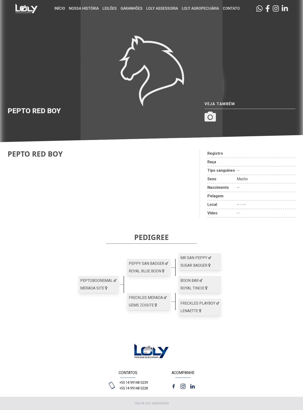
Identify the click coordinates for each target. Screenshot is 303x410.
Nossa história (84, 8)
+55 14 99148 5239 (133, 382)
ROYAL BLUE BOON (145, 271)
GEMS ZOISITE (142, 305)
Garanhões (131, 8)
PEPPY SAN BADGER (147, 263)
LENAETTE (189, 311)
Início (59, 8)
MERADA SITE (92, 288)
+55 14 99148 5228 (133, 388)
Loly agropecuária (200, 8)
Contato (231, 8)
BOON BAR (190, 280)
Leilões (109, 8)
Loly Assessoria (162, 8)
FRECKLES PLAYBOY (198, 303)
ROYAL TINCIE (192, 288)
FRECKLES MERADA (146, 297)
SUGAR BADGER (194, 265)
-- (238, 213)
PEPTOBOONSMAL (97, 280)
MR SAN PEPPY (194, 258)
